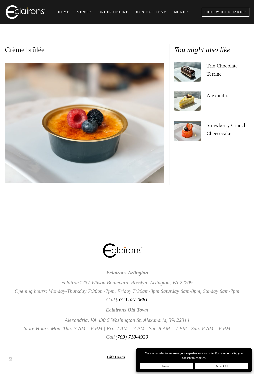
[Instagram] (10, 359)
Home (63, 12)
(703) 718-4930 (131, 337)
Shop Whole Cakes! (225, 12)
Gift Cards (116, 357)
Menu (82, 12)
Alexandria (218, 95)
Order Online (113, 12)
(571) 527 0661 (132, 299)
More (179, 12)
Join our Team (151, 12)
